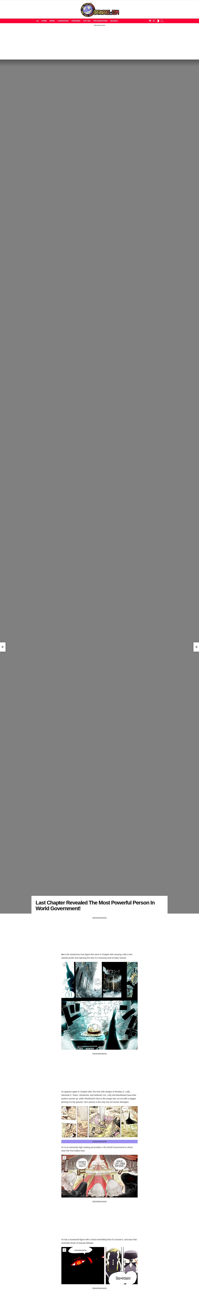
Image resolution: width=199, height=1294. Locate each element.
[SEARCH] (162, 21)
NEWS (52, 21)
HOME (44, 21)
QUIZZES (114, 21)
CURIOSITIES (63, 21)
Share (64, 965)
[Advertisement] (99, 42)
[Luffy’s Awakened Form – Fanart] (3, 647)
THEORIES (75, 21)
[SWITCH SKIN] (158, 21)
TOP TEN (87, 21)
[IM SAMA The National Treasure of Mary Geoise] (196, 647)
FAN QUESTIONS (100, 21)
